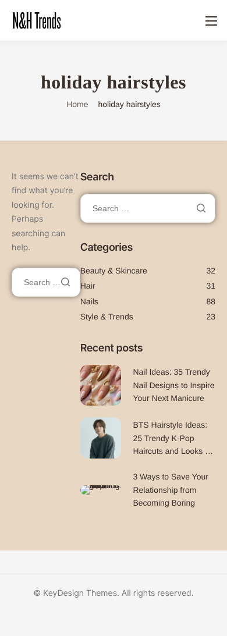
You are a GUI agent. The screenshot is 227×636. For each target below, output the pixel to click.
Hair (87, 285)
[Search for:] (46, 282)
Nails (89, 301)
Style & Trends (106, 316)
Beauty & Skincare (113, 270)
